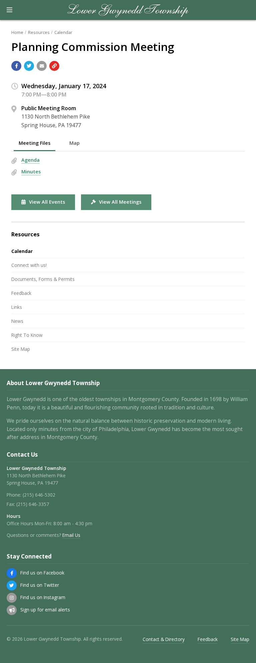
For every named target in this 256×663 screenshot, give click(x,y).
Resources (39, 32)
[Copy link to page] (54, 66)
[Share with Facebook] (16, 66)
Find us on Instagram (42, 597)
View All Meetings (120, 202)
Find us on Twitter (39, 585)
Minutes (31, 171)
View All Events (47, 202)
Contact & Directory (164, 639)
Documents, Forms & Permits (43, 279)
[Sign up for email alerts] (12, 610)
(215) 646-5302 (39, 495)
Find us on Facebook (42, 572)
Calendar (63, 32)
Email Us (71, 535)
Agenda (30, 160)
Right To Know (27, 335)
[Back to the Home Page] (128, 10)
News (17, 321)
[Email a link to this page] (42, 66)
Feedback (21, 293)
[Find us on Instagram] (12, 598)
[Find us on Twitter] (12, 585)
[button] (9, 10)
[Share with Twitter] (29, 66)
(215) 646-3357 (32, 504)
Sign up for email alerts (45, 609)
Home (17, 32)
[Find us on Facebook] (12, 573)
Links (16, 307)
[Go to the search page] (245, 10)
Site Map (20, 349)
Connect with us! (29, 265)
